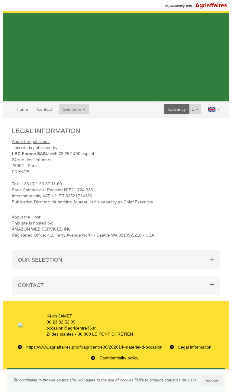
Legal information (194, 347)
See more (73, 109)
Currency (177, 109)
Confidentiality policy (118, 357)
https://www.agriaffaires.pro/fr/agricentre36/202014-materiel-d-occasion (94, 347)
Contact (44, 109)
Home (22, 109)
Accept (211, 380)
